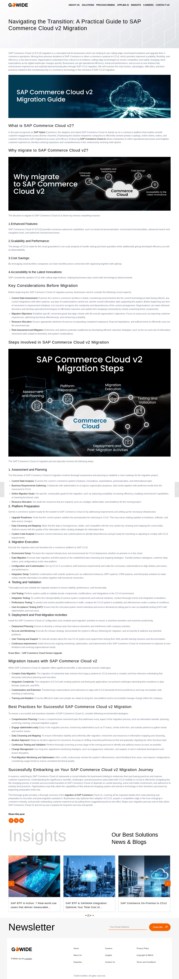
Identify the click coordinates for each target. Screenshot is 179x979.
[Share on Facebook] (11, 820)
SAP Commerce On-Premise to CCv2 (144, 903)
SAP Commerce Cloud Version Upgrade (42, 653)
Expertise (78, 962)
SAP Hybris (39, 132)
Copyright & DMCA (145, 955)
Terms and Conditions (146, 962)
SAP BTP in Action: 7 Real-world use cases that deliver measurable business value (34, 906)
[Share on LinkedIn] (21, 820)
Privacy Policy (143, 948)
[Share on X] (16, 820)
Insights (108, 955)
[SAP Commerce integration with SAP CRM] (177, 489)
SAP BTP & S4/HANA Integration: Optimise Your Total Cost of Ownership (86, 906)
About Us (78, 955)
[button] (85, 915)
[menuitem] (74, 5)
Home (76, 948)
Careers (108, 948)
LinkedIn (28, 959)
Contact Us (110, 962)
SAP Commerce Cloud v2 (93, 139)
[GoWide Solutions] (18, 5)
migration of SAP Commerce (79, 795)
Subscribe (158, 927)
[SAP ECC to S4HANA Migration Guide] (2, 489)
